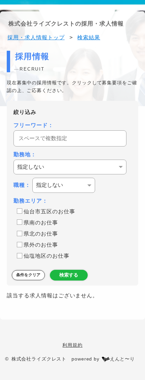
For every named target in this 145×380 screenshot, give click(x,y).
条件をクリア (28, 274)
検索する (68, 275)
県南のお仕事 (41, 222)
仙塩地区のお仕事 (46, 256)
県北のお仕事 (41, 234)
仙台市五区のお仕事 (49, 211)
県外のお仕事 (41, 245)
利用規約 (72, 345)
